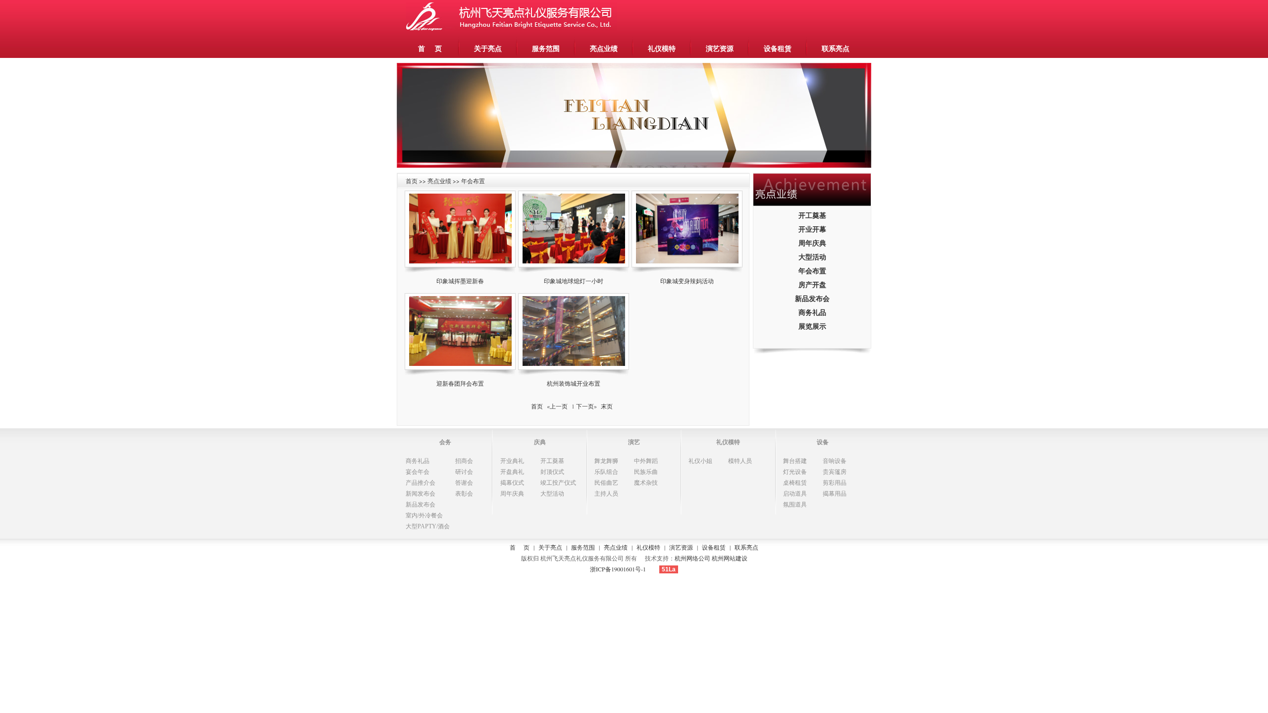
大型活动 (812, 257)
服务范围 (546, 48)
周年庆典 (812, 243)
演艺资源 (720, 48)
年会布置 (812, 270)
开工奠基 (812, 215)
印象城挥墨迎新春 (460, 281)
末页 (607, 406)
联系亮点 (835, 48)
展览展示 (812, 326)
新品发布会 (812, 298)
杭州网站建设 (729, 558)
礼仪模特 (662, 48)
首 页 (430, 48)
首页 (537, 406)
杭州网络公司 (692, 558)
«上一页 (557, 406)
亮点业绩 (604, 48)
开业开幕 (812, 229)
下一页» (586, 406)
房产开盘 (812, 284)
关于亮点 (488, 48)
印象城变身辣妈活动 (687, 281)
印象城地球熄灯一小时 (573, 281)
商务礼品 (812, 312)
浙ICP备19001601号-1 (618, 569)
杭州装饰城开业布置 (573, 383)
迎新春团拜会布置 (460, 383)
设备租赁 (778, 48)
